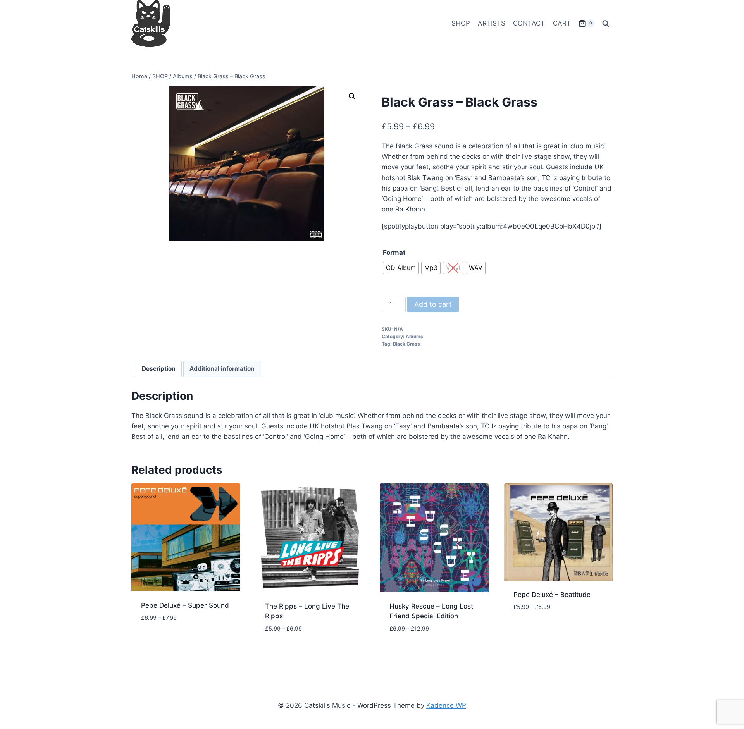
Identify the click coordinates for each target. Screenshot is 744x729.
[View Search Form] (606, 24)
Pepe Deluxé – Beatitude (552, 594)
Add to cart (433, 304)
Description (159, 368)
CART (562, 23)
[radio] (400, 268)
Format (394, 252)
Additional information (222, 368)
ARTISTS (491, 23)
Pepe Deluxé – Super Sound (185, 605)
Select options (166, 641)
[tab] (159, 369)
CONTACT (529, 23)
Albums (414, 336)
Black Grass (406, 344)
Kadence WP (446, 705)
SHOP (460, 23)
